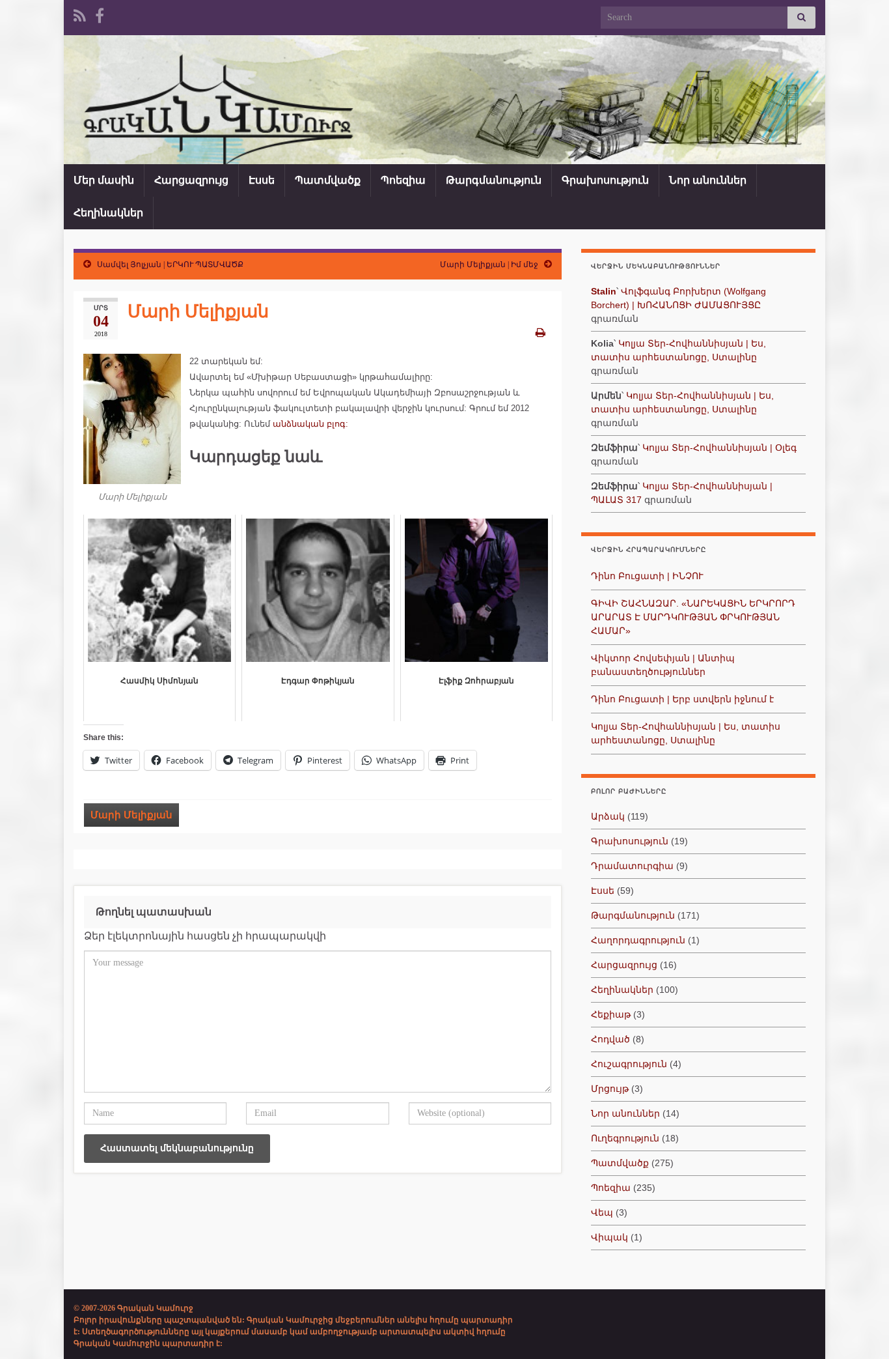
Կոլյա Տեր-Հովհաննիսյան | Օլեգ (719, 447)
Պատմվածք (328, 180)
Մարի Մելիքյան (131, 815)
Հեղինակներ (108, 212)
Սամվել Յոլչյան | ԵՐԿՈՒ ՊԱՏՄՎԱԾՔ (170, 264)
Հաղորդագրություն (638, 940)
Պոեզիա (403, 180)
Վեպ (602, 1212)
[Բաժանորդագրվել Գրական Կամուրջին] (80, 14)
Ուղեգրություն (625, 1138)
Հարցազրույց (191, 180)
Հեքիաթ (611, 1014)
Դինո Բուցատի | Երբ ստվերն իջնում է (682, 699)
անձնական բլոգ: (310, 424)
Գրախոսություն (605, 180)
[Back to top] (859, 1329)
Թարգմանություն (493, 180)
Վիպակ (609, 1237)
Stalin (603, 291)
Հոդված (610, 1039)
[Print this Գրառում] (540, 332)
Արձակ (608, 816)
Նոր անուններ (707, 180)
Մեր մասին (104, 180)
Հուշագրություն (629, 1064)
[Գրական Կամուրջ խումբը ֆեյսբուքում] (99, 14)
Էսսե (262, 180)
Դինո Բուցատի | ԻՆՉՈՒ (647, 576)
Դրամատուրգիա (632, 866)
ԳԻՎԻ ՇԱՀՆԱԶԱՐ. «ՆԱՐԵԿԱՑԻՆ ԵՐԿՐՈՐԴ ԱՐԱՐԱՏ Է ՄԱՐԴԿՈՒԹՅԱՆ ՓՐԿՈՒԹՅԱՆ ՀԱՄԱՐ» (693, 617)
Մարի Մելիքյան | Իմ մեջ (489, 264)
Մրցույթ (610, 1088)
